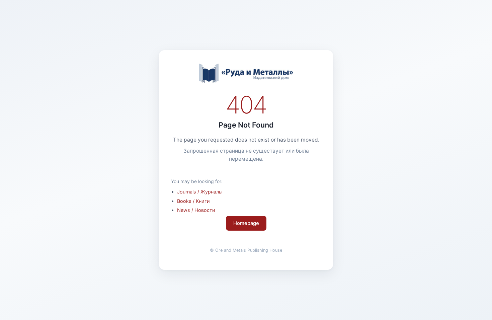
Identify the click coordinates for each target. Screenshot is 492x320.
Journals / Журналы (200, 191)
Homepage (246, 223)
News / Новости (196, 210)
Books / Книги (193, 201)
